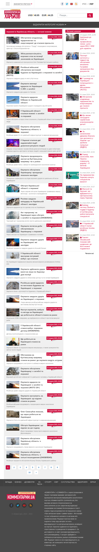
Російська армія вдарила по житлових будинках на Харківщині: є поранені (32, 285)
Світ (56, 482)
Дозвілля (29, 482)
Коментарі (18, 514)
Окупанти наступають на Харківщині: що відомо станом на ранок (32, 398)
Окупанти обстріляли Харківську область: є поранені (31, 129)
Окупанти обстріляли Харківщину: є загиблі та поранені (32, 371)
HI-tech (39, 483)
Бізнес (18, 482)
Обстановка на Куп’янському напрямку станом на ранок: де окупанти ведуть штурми (41, 357)
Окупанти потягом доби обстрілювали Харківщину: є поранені (31, 229)
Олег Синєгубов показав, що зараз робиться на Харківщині (32, 414)
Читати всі (89, 253)
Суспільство (68, 482)
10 (29, 472)
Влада (8, 482)
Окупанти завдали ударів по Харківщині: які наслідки (32, 242)
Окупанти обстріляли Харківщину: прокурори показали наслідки (31, 172)
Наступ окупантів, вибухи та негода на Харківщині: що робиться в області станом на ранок (39, 312)
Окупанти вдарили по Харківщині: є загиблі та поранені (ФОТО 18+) (32, 385)
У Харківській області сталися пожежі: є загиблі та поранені (32, 113)
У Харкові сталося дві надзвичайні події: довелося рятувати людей (33, 143)
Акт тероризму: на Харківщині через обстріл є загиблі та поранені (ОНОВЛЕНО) (36, 215)
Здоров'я (82, 482)
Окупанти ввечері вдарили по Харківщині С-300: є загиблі (31, 86)
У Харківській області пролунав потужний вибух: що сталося (30, 256)
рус (84, 4)
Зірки (93, 482)
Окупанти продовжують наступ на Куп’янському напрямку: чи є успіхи (31, 159)
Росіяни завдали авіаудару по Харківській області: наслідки (32, 201)
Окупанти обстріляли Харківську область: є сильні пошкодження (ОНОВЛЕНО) (36, 455)
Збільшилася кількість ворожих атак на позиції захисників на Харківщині (32, 56)
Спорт (48, 482)
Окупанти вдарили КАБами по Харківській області (31, 100)
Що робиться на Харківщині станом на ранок (30, 341)
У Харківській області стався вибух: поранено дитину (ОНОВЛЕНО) (32, 328)
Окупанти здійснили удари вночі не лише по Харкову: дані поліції (33, 272)
